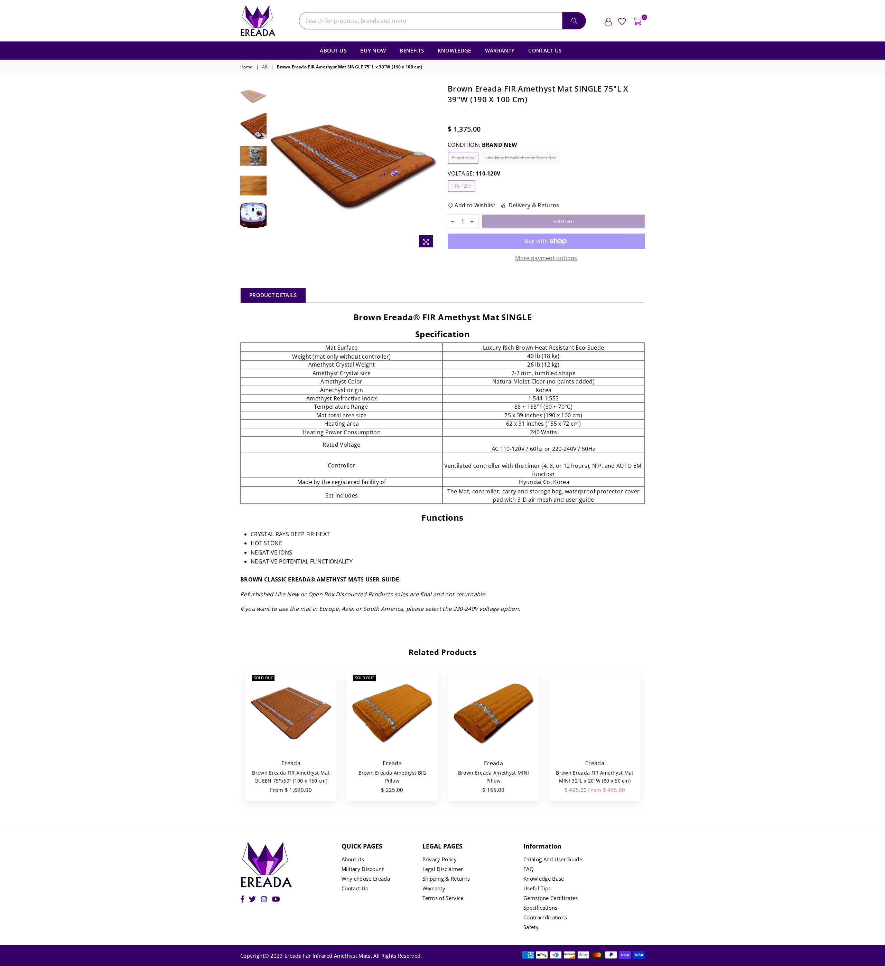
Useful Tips (537, 888)
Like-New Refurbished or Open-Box (520, 158)
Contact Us (544, 50)
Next (431, 167)
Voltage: (474, 173)
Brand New (463, 158)
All (264, 67)
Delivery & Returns (533, 205)
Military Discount (363, 868)
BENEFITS (412, 50)
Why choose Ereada (366, 878)
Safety (531, 927)
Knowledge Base (543, 878)
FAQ (528, 868)
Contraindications (545, 917)
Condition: (482, 145)
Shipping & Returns (446, 878)
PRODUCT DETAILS (273, 295)
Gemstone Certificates (550, 897)
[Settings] (608, 21)
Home (246, 67)
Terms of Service (443, 897)
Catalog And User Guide (552, 859)
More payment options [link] (546, 258)
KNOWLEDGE (454, 50)
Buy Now (373, 50)
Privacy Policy (439, 859)
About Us (333, 50)
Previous (276, 167)
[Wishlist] (622, 21)
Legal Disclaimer (442, 868)
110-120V (461, 186)
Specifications (540, 907)
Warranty (500, 50)
